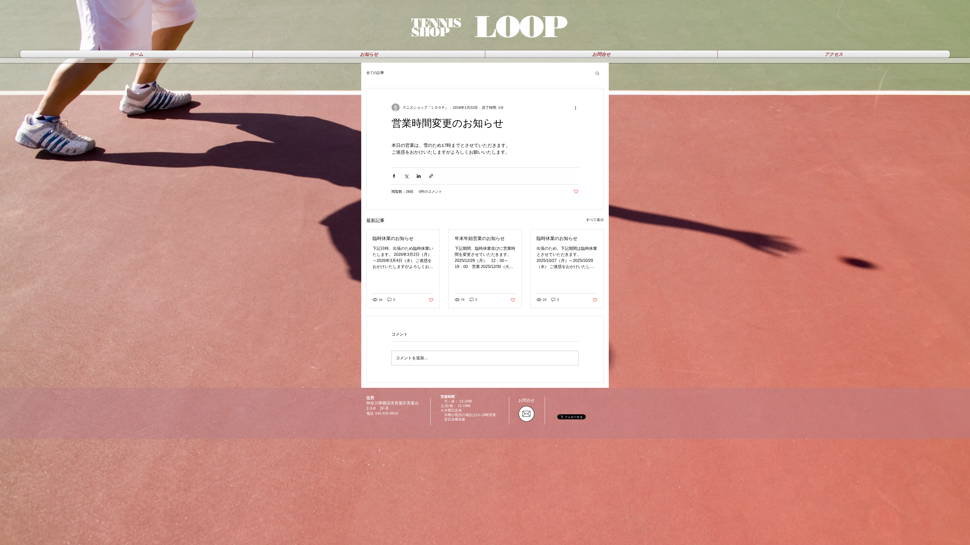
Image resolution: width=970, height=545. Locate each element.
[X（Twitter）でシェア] (406, 176)
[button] (597, 73)
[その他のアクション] (575, 107)
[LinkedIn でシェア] (418, 176)
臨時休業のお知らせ (393, 238)
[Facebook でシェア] (394, 176)
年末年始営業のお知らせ (480, 238)
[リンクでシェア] (431, 176)
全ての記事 (375, 73)
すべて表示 (595, 220)
